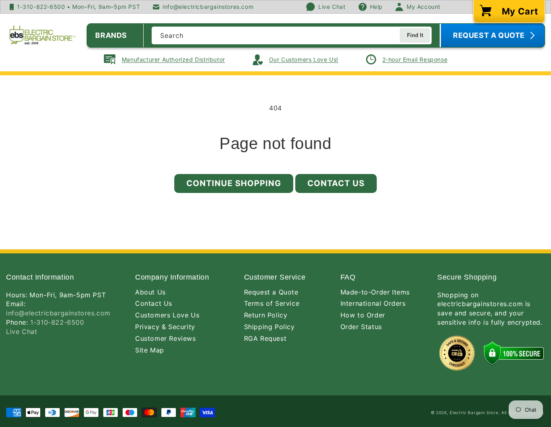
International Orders (373, 303)
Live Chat (21, 332)
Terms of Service (272, 303)
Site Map (149, 350)
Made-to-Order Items (375, 292)
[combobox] (292, 35)
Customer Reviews (165, 338)
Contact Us (336, 183)
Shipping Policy (269, 327)
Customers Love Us (167, 315)
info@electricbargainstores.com (58, 313)
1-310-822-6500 (57, 322)
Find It (415, 35)
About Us (150, 292)
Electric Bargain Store (474, 412)
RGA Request (265, 338)
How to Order (362, 315)
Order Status (361, 327)
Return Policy (266, 315)
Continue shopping (233, 183)
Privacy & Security (165, 327)
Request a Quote (271, 292)
